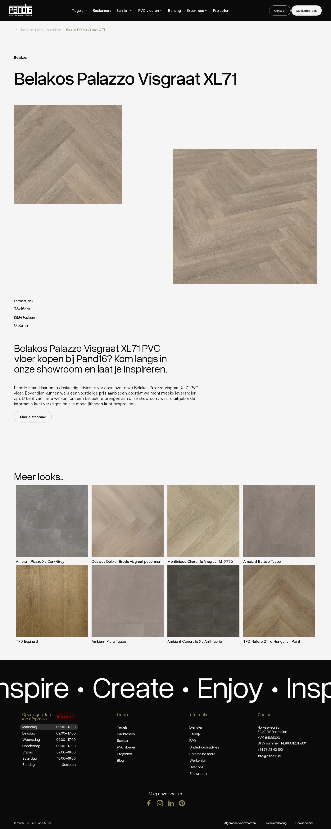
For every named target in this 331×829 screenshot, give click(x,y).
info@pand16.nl (269, 756)
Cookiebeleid (304, 823)
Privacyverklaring (276, 823)
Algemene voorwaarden (240, 823)
